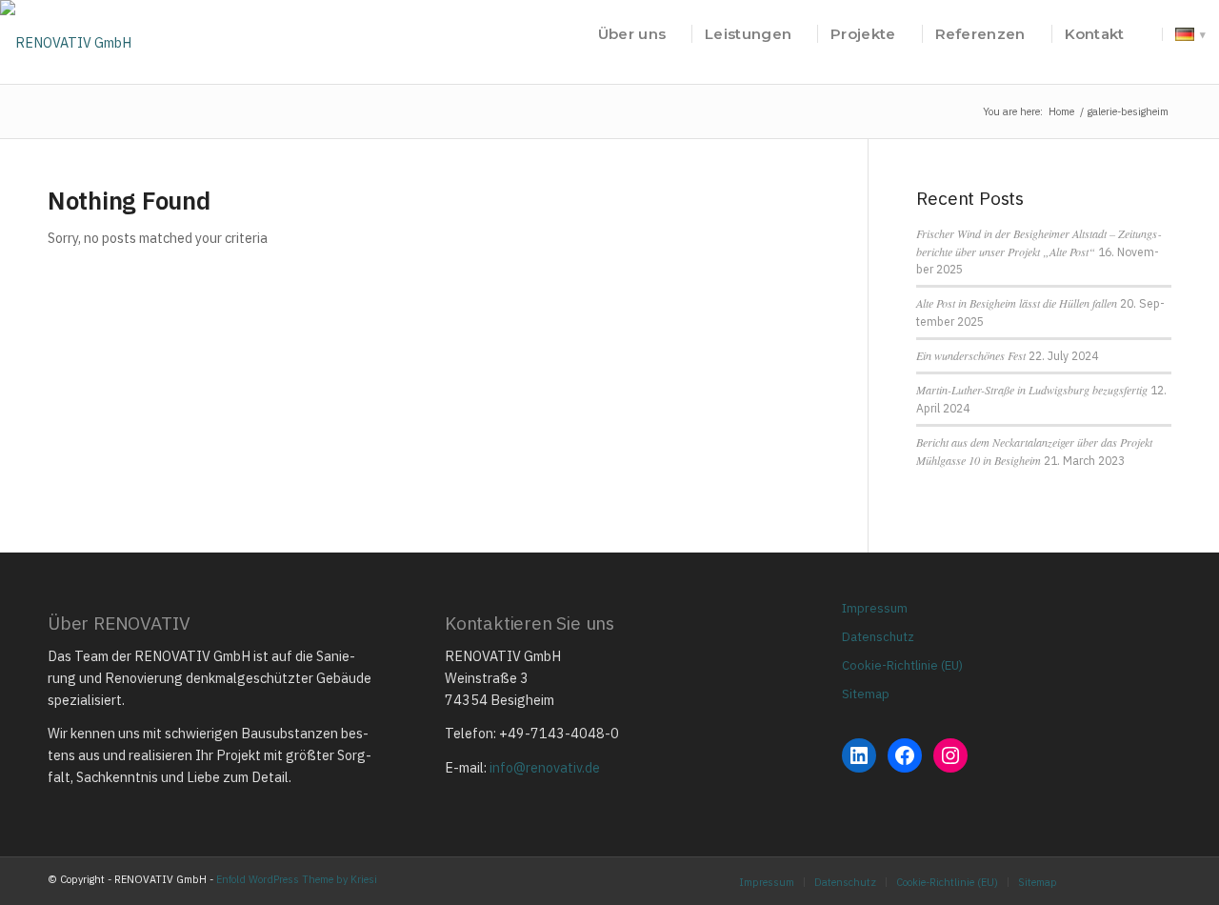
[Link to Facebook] (1128, 881)
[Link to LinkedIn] (1157, 881)
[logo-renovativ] (65, 34)
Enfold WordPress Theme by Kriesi (296, 879)
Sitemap (865, 694)
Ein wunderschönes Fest (971, 355)
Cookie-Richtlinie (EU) (902, 665)
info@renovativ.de (545, 767)
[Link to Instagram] (1100, 881)
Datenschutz (878, 637)
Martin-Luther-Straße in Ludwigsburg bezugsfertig (1032, 389)
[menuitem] (632, 34)
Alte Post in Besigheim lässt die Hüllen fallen (1016, 303)
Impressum (875, 608)
